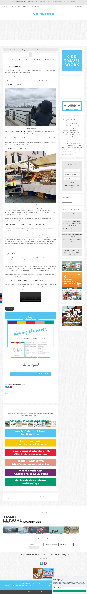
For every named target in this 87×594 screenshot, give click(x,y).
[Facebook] (1, 294)
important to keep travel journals (20, 76)
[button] (69, 580)
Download (9, 308)
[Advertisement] (43, 30)
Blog (30, 63)
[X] (1, 296)
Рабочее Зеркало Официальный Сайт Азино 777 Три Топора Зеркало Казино (72, 216)
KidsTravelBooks (43, 14)
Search (67, 200)
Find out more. (45, 592)
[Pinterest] (1, 298)
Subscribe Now (69, 591)
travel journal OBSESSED (14, 66)
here (72, 1)
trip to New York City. (19, 131)
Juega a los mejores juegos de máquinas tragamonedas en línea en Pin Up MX (72, 223)
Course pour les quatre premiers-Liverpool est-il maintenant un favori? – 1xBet (72, 252)
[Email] (1, 300)
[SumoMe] (1, 302)
